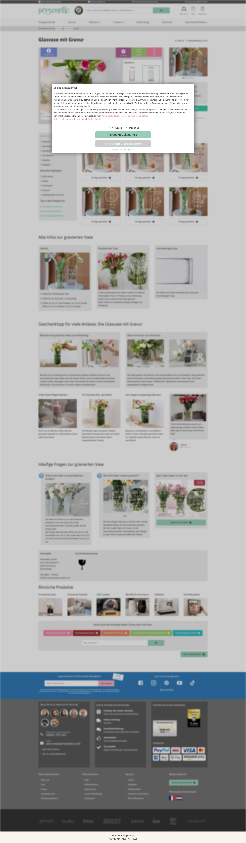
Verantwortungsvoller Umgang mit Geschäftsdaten (125, 116)
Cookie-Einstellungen (122, 149)
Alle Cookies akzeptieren (123, 134)
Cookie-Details (94, 119)
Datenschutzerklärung (64, 119)
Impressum (80, 119)
